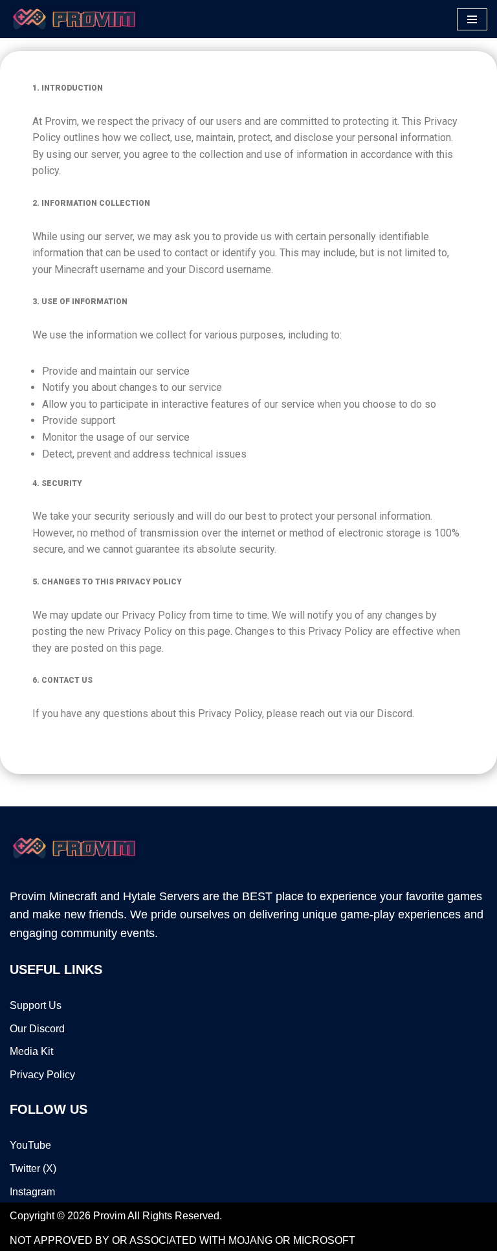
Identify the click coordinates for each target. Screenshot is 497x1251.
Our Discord (37, 1028)
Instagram (32, 1191)
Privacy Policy (42, 1074)
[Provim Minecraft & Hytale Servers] (74, 19)
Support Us (35, 1005)
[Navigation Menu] (472, 19)
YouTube (30, 1145)
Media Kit (31, 1051)
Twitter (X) (33, 1168)
